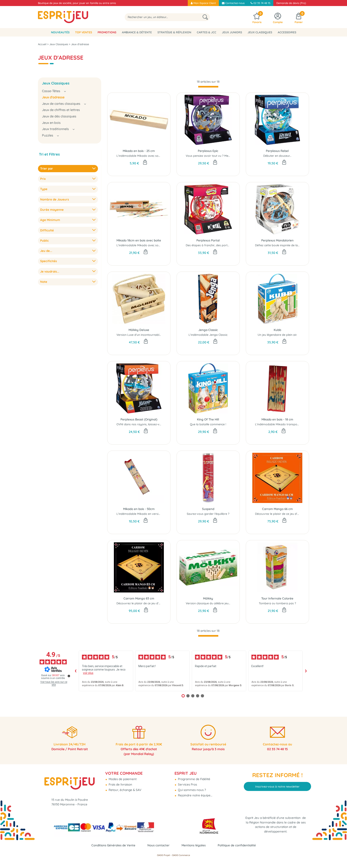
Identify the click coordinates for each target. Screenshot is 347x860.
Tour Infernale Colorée (277, 598)
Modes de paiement (122, 779)
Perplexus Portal (208, 240)
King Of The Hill (208, 419)
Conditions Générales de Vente (113, 845)
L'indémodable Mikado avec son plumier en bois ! (149, 156)
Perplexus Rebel (277, 151)
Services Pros (187, 784)
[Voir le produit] (284, 521)
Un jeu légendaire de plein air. (277, 335)
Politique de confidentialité (237, 845)
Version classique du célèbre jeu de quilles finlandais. (221, 603)
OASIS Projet (163, 855)
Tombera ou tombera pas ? (277, 603)
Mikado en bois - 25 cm (139, 151)
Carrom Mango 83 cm (138, 598)
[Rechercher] (205, 17)
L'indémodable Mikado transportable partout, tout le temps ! (296, 424)
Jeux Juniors (232, 32)
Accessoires (287, 32)
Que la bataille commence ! (208, 424)
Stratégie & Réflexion (174, 32)
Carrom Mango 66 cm (277, 509)
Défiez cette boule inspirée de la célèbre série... (286, 245)
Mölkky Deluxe (139, 330)
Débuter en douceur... (277, 156)
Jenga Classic (208, 330)
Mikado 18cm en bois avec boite (138, 240)
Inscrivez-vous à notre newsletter (277, 786)
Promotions (107, 32)
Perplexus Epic (208, 151)
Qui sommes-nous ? (191, 790)
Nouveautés (60, 32)
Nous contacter (158, 845)
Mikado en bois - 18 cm (277, 419)
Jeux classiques (260, 32)
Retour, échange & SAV (124, 790)
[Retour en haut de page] (339, 848)
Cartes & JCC (206, 32)
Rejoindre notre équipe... (194, 795)
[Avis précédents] (75, 671)
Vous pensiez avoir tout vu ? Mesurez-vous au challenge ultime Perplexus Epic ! (238, 156)
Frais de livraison (120, 784)
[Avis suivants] (306, 671)
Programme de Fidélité (193, 779)
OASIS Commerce (181, 855)
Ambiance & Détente (137, 32)
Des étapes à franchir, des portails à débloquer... (218, 245)
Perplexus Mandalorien (277, 240)
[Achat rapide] (145, 163)
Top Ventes (83, 32)
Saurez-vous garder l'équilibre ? (208, 514)
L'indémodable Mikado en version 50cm (143, 514)
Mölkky (208, 598)
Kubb (277, 330)
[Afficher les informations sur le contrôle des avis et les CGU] (68, 676)
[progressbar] (208, 87)
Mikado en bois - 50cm (139, 509)
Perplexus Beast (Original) (138, 419)
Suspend (208, 509)
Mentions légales (194, 845)
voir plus (88, 673)
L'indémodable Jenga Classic (208, 335)
